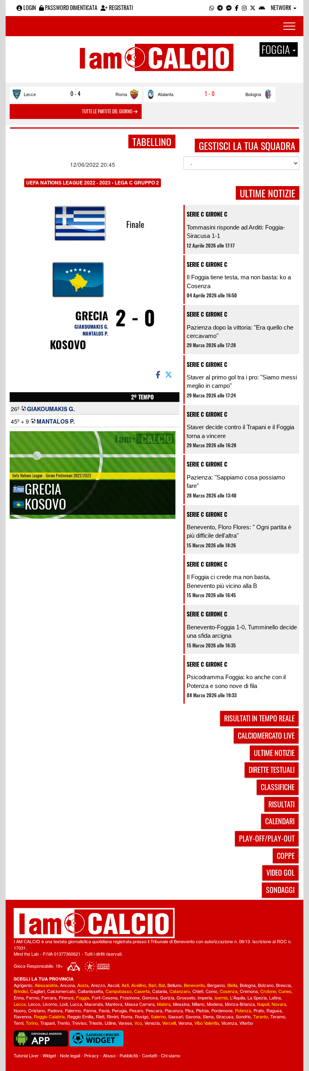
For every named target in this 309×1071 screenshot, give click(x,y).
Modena (214, 1004)
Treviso (79, 1023)
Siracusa (224, 1016)
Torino (32, 1023)
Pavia (104, 1010)
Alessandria (46, 985)
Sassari (175, 1016)
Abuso (109, 1055)
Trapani (47, 1023)
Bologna (253, 94)
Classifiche (278, 787)
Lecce (30, 94)
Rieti (100, 1016)
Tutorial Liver (26, 1055)
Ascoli (113, 985)
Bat (162, 985)
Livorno (50, 1004)
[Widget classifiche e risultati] (96, 1037)
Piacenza (174, 1010)
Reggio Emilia (80, 1016)
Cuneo (284, 991)
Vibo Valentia (206, 1023)
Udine (110, 1023)
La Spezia (257, 997)
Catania (159, 991)
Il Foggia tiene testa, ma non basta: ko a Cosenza (239, 281)
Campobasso (118, 991)
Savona (192, 1016)
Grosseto (186, 997)
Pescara (154, 1010)
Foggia (82, 997)
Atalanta (165, 94)
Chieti (197, 991)
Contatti (149, 1055)
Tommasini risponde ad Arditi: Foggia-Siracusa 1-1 (236, 231)
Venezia (152, 1023)
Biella (232, 985)
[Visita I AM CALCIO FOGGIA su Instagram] (244, 7)
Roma (121, 94)
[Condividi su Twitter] (169, 374)
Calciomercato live (266, 735)
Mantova (113, 1004)
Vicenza (229, 1023)
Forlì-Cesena (104, 997)
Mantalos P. (95, 333)
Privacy (91, 1055)
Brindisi (21, 991)
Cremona (249, 991)
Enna (19, 997)
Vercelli (169, 1023)
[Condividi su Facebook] (157, 374)
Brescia (283, 985)
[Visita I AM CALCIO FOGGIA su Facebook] (237, 7)
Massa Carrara (139, 1004)
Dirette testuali (272, 769)
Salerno (158, 1016)
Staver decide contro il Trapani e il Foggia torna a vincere (240, 431)
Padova (54, 1010)
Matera (164, 1004)
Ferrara (48, 997)
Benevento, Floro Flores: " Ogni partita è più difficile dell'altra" (239, 531)
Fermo (32, 997)
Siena (208, 1016)
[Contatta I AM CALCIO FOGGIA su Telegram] (220, 7)
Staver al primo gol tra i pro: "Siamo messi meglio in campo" (242, 381)
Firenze (66, 997)
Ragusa (274, 1010)
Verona (185, 1023)
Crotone (268, 991)
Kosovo (68, 344)
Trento (63, 1023)
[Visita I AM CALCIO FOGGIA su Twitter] (252, 7)
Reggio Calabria (49, 1016)
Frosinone (130, 997)
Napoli (263, 1004)
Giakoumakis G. (91, 326)
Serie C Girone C (207, 214)
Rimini (112, 1016)
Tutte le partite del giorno (108, 111)
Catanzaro (179, 991)
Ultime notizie (274, 752)
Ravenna (22, 1016)
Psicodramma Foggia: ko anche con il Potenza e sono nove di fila (236, 681)
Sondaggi (280, 890)
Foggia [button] (277, 49)
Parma (89, 1010)
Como (211, 991)
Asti (125, 985)
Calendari (280, 821)
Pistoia (202, 1010)
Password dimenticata (70, 7)
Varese (125, 1023)
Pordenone (222, 1010)
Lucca (76, 1004)
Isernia (221, 997)
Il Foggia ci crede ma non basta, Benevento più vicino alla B (228, 581)
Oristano (36, 1010)
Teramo (277, 1016)
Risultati (281, 804)
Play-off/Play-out (267, 838)
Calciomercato (61, 991)
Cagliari (37, 991)
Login (29, 7)
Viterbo (246, 1023)
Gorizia (167, 997)
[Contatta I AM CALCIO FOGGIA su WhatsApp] (211, 7)
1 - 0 (209, 94)
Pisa (189, 1010)
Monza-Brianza (240, 1004)
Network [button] (282, 7)
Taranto (260, 1016)
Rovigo (141, 1016)
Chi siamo (170, 1055)
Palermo (73, 1010)
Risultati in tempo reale (259, 718)
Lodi (64, 1004)
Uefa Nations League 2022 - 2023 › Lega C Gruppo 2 (92, 182)
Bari (152, 985)
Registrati (120, 7)
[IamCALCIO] (154, 923)
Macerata (93, 1004)
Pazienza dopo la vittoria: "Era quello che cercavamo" (240, 331)
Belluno (174, 985)
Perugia (119, 1010)
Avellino (138, 985)
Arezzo (98, 985)
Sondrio (243, 1016)
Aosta (83, 985)
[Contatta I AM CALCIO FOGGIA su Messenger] (229, 7)
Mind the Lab (26, 953)
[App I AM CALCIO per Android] (262, 7)
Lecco (34, 1004)
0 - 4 (75, 94)
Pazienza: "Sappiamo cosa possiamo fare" (236, 481)
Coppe (286, 855)
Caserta (142, 991)
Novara (279, 1004)
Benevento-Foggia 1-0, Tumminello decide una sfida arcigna (242, 631)
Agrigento (23, 985)
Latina (275, 997)
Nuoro (20, 1010)
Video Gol (280, 872)
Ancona (67, 985)
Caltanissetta (90, 991)
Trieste (95, 1023)
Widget (49, 1055)
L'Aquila (237, 997)
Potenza (243, 1010)
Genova (150, 997)
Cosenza (228, 991)
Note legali (70, 1055)
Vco (138, 1023)
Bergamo (216, 985)
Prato (258, 1010)
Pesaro (136, 1010)
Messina (181, 1004)
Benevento (194, 985)
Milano (198, 1004)
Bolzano (266, 985)
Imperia (205, 997)
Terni (18, 1023)
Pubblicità (128, 1055)
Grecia (91, 315)
